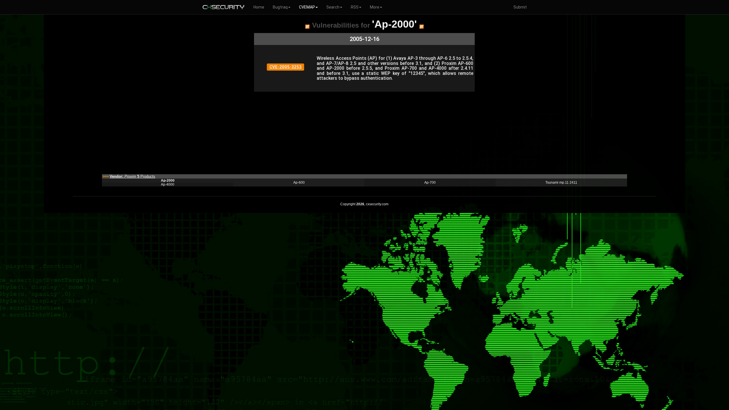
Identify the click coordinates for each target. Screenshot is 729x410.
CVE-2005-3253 (285, 66)
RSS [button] (355, 7)
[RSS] (307, 26)
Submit (520, 7)
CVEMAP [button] (307, 7)
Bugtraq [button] (280, 7)
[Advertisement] (331, 131)
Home (258, 7)
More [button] (374, 7)
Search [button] (332, 7)
